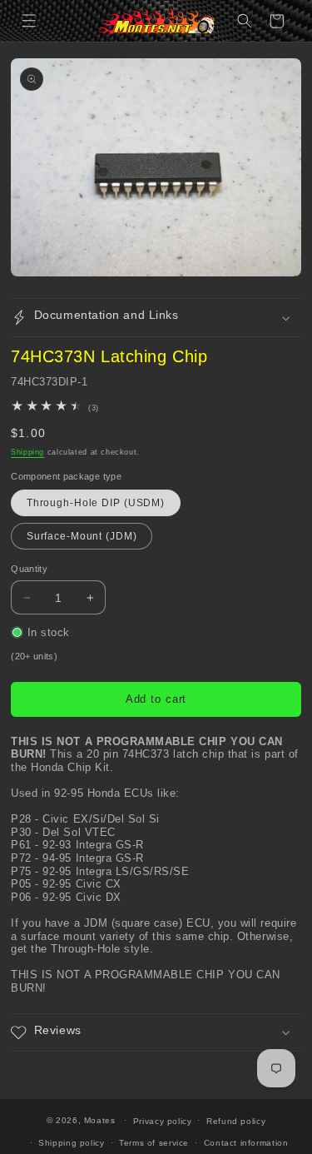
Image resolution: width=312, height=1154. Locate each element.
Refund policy (235, 1121)
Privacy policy (162, 1121)
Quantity (29, 569)
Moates (100, 1120)
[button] (29, 21)
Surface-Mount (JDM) (82, 536)
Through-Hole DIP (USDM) (96, 503)
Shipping (27, 452)
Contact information (246, 1142)
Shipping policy (71, 1142)
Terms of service (154, 1142)
